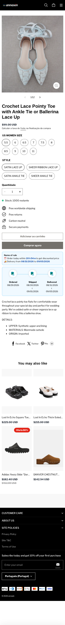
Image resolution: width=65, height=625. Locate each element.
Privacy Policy (9, 534)
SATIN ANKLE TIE (14, 175)
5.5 (6, 142)
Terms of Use (9, 546)
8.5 (6, 151)
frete (23, 128)
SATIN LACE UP (13, 167)
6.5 (24, 142)
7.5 (42, 142)
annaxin (11, 596)
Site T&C (6, 540)
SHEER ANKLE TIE (42, 175)
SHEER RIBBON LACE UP (43, 167)
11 (33, 151)
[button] (61, 5)
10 (24, 151)
